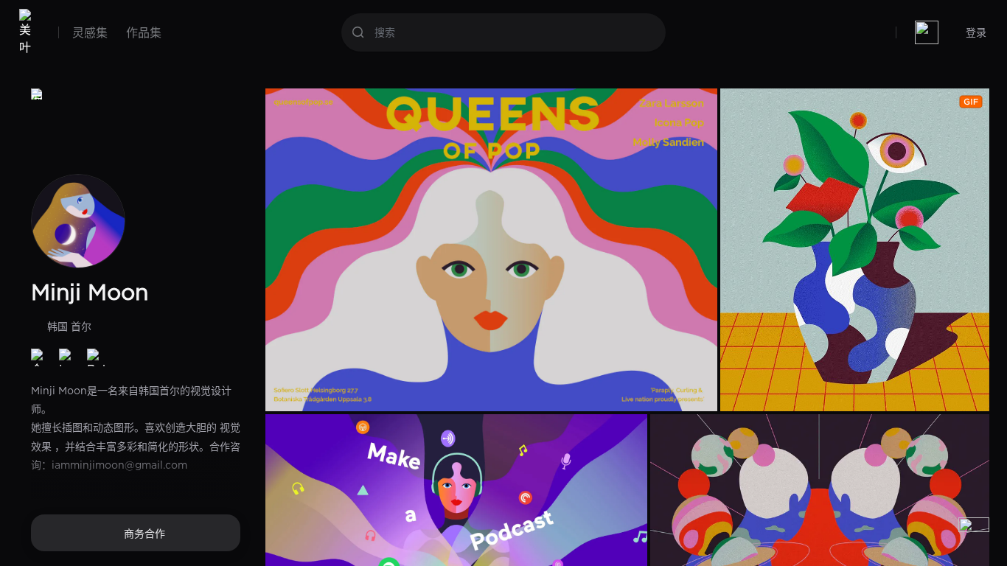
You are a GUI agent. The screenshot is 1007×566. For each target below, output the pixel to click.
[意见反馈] (973, 532)
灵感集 (90, 32)
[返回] (37, 94)
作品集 (143, 32)
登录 (976, 32)
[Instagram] (68, 357)
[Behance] (96, 357)
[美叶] (28, 32)
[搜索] (358, 32)
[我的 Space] (926, 32)
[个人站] (40, 357)
